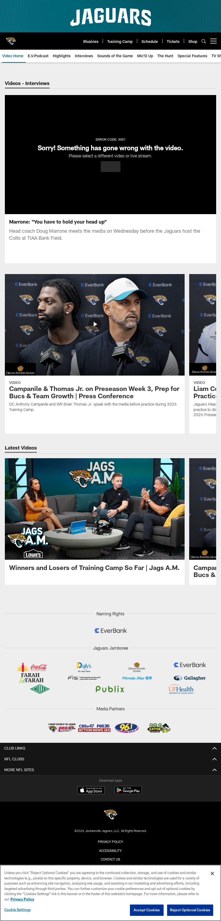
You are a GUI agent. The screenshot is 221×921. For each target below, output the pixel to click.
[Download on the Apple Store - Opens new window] (91, 790)
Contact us (110, 859)
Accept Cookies (147, 910)
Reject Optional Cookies (190, 910)
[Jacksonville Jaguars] (110, 815)
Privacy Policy (110, 842)
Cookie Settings (17, 909)
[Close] (212, 873)
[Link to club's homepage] (10, 39)
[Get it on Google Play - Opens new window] (128, 792)
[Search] (204, 41)
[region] (110, 893)
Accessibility (110, 850)
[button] (110, 166)
